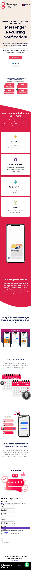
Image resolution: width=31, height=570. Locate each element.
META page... (15, 560)
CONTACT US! (15, 57)
